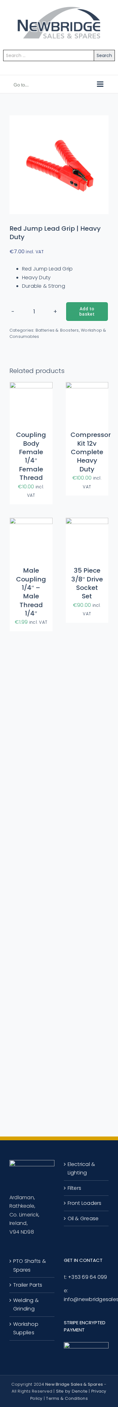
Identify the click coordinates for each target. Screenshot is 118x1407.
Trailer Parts (27, 1285)
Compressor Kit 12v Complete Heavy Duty (90, 452)
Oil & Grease (83, 1218)
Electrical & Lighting (81, 1169)
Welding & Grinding (26, 1305)
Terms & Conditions (66, 1398)
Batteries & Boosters (57, 330)
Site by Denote (71, 1391)
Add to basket (87, 311)
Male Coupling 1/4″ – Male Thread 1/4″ (31, 592)
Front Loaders (85, 1203)
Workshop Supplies (25, 1328)
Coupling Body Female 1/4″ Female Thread (31, 456)
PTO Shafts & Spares (29, 1265)
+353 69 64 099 (87, 1277)
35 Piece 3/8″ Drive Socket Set (87, 583)
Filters (74, 1188)
